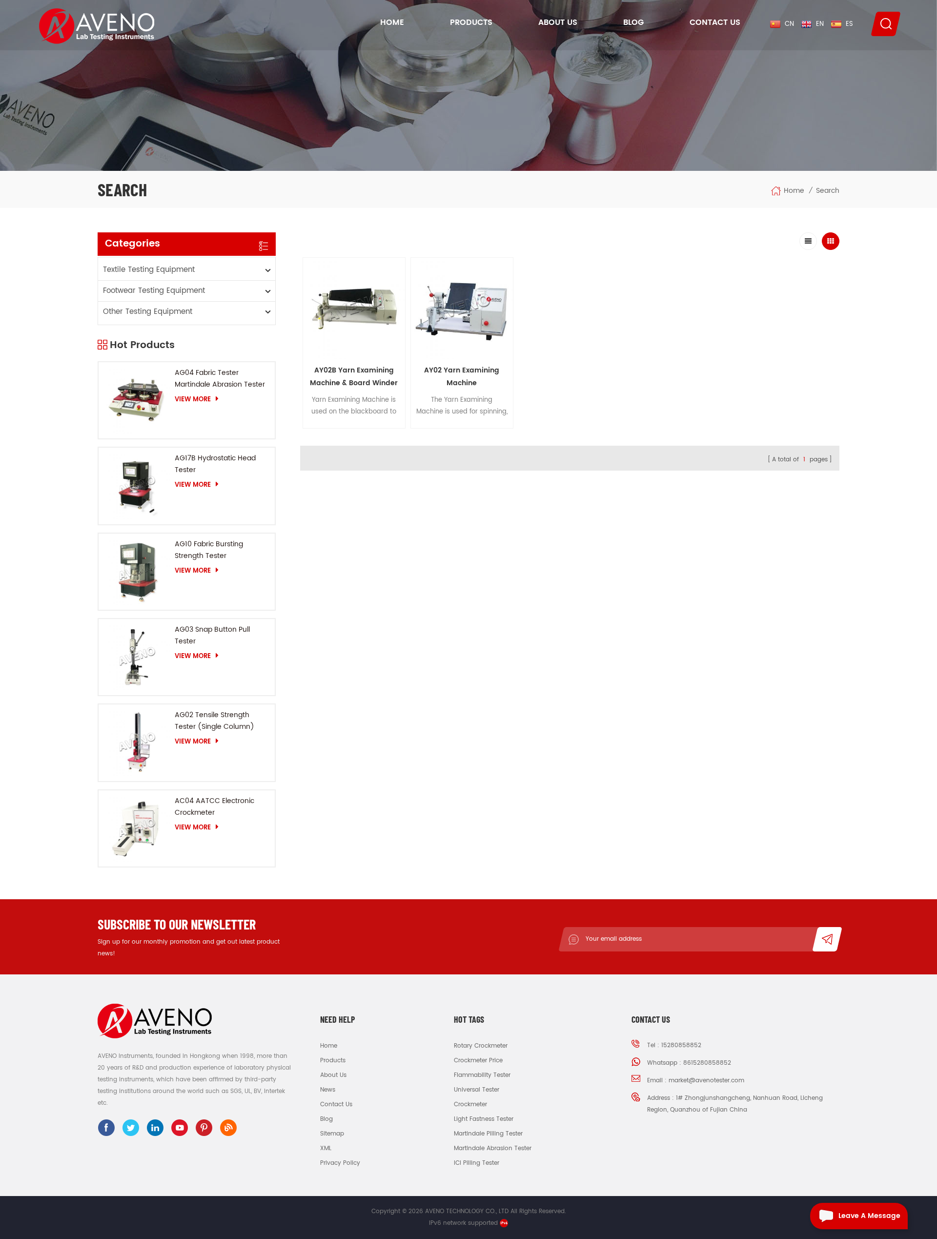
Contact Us (715, 22)
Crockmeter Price (478, 1060)
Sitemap (332, 1133)
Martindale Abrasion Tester (492, 1148)
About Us (557, 22)
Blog (633, 22)
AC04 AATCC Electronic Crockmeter (214, 806)
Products (471, 22)
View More (193, 399)
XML (325, 1148)
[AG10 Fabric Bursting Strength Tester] (136, 571)
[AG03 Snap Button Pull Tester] (136, 657)
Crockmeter (470, 1104)
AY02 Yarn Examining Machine (461, 377)
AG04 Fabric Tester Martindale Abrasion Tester (220, 378)
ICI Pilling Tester (476, 1163)
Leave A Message (869, 1215)
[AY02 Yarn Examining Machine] (461, 308)
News (327, 1089)
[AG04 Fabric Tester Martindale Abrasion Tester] (136, 400)
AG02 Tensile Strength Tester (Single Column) (214, 720)
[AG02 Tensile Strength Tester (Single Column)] (136, 742)
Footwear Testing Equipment (154, 291)
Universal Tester (476, 1089)
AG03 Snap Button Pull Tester (212, 635)
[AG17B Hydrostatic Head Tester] (136, 486)
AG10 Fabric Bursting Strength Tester (209, 549)
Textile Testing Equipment (149, 270)
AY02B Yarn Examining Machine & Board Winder (354, 377)
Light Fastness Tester (483, 1119)
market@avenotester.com (706, 1080)
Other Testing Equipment (147, 312)
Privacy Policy (340, 1163)
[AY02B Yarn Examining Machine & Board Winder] (354, 308)
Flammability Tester (482, 1075)
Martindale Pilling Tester (488, 1133)
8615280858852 (707, 1063)
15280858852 (681, 1045)
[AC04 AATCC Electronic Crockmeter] (136, 828)
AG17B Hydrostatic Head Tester (215, 464)
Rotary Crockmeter (481, 1046)
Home (392, 22)
